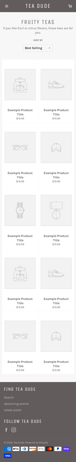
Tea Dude (38, 5)
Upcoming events (16, 404)
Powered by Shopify (36, 442)
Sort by (38, 40)
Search (9, 397)
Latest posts (12, 410)
